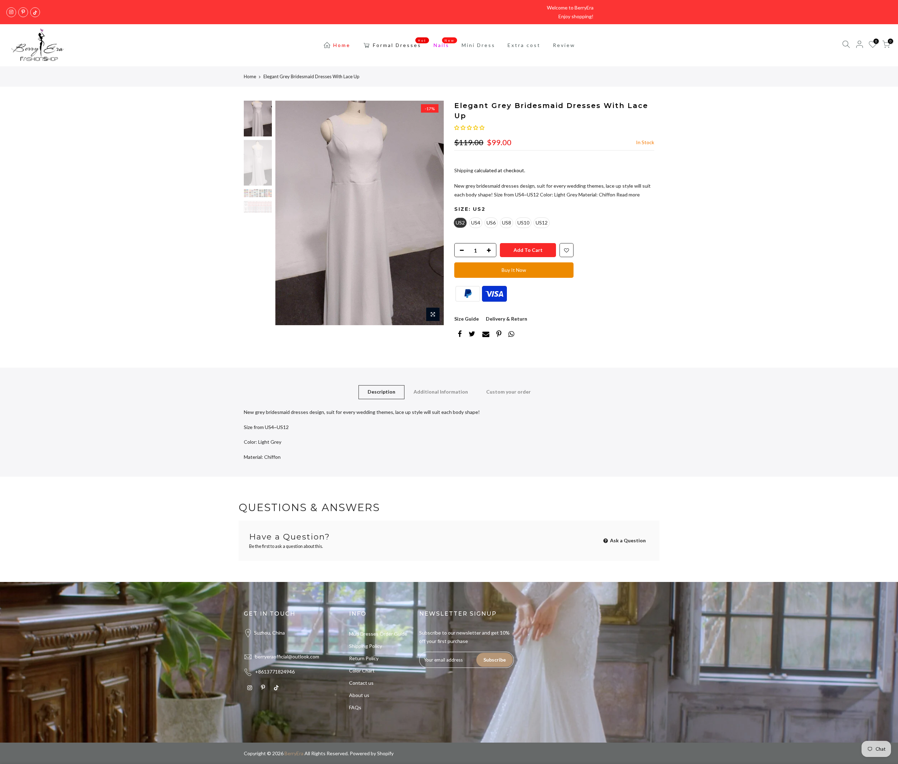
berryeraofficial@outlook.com (287, 656)
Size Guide (466, 319)
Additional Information (441, 392)
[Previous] (288, 213)
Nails (444, 43)
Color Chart (362, 670)
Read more (627, 194)
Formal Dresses (400, 43)
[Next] (431, 213)
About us (359, 695)
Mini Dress (478, 45)
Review (564, 45)
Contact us (361, 683)
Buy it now (514, 270)
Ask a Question (627, 540)
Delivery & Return (506, 319)
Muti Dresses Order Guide (378, 634)
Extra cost (524, 45)
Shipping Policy (365, 646)
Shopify (385, 753)
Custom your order (508, 392)
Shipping (463, 170)
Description (381, 392)
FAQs (355, 707)
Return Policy (363, 658)
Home (341, 45)
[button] (469, 127)
